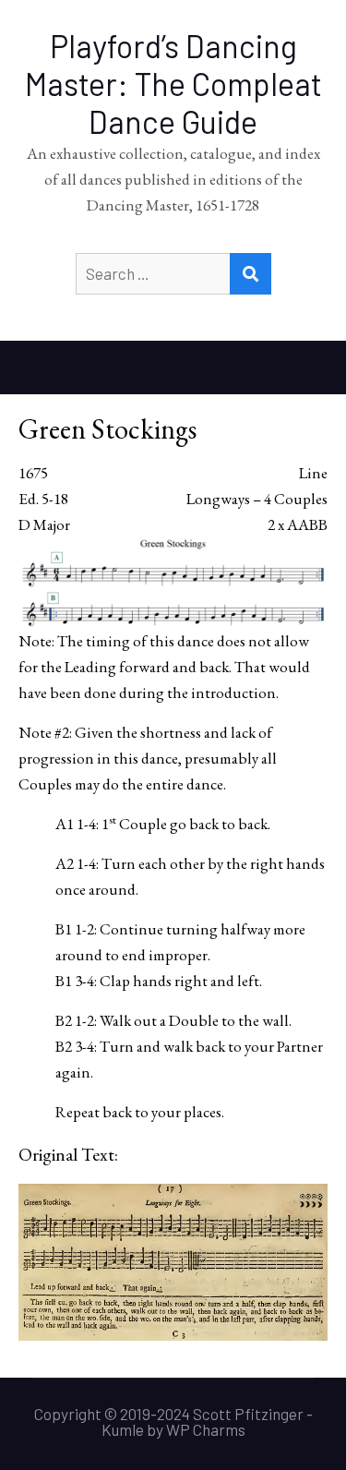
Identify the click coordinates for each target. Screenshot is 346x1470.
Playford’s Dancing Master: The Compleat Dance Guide (173, 83)
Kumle (122, 1429)
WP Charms (205, 1429)
